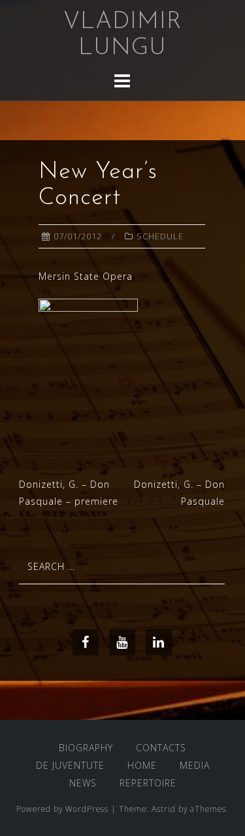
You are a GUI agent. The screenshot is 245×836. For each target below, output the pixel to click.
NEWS (83, 783)
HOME (142, 765)
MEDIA (195, 765)
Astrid (164, 808)
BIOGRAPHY (86, 747)
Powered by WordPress (62, 808)
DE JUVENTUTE (70, 765)
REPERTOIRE (148, 783)
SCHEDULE (160, 236)
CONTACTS (161, 747)
